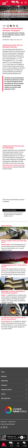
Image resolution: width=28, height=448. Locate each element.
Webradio (4, 376)
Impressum (4, 421)
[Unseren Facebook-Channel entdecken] (4, 427)
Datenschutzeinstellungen (8, 424)
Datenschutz (11, 421)
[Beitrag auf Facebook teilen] (11, 26)
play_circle (22, 437)
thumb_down (19, 437)
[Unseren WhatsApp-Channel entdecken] (1, 427)
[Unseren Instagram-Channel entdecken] (6, 427)
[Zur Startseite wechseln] (5, 3)
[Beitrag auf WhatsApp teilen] (8, 26)
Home (3, 372)
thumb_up (25, 437)
